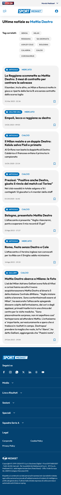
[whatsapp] (16, 372)
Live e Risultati (10, 392)
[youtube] (42, 372)
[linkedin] (29, 372)
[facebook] (3, 372)
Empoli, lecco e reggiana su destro (28, 118)
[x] (23, 372)
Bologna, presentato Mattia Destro (28, 215)
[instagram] (10, 372)
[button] (30, 11)
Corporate (7, 441)
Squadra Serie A (10, 422)
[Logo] (30, 11)
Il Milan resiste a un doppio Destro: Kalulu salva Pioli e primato (28, 143)
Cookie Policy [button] (36, 441)
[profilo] (56, 11)
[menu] (4, 11)
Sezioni (6, 402)
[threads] (36, 372)
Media (5, 382)
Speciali (6, 412)
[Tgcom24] (8, 3)
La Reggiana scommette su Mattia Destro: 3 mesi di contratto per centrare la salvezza (27, 79)
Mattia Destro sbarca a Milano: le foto (30, 279)
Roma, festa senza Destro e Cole (27, 247)
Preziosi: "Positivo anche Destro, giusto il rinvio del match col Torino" (29, 181)
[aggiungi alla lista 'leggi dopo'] (54, 101)
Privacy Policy (8, 446)
